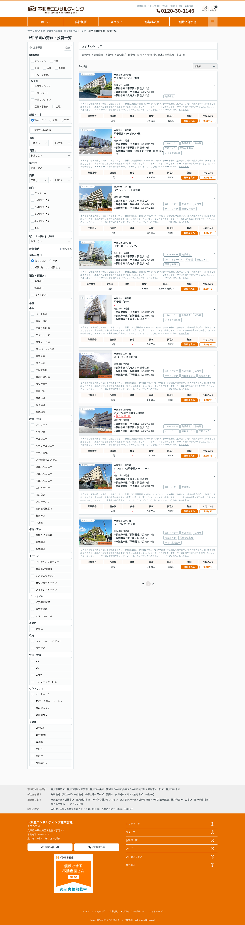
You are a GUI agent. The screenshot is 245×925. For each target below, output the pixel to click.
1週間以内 (55, 267)
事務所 (62, 68)
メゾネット (42, 424)
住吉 (69, 809)
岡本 (76, 809)
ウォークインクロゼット (49, 641)
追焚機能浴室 (43, 602)
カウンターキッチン (46, 582)
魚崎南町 (87, 54)
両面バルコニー (44, 480)
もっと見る (184, 110)
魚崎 (119, 809)
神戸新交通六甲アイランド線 (107, 799)
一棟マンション (42, 99)
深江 (112, 809)
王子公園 (85, 809)
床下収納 (40, 648)
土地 (36, 68)
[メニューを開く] (212, 21)
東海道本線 (122, 92)
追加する (208, 121)
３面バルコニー (44, 473)
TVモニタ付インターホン (49, 701)
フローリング (43, 501)
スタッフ (116, 22)
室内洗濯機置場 (44, 508)
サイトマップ (155, 911)
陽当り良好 (42, 321)
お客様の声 (151, 22)
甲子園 (131, 88)
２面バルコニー (44, 466)
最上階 (39, 741)
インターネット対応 (46, 681)
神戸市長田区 (139, 789)
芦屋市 (109, 789)
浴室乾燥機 (42, 609)
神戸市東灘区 (58, 789)
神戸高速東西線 (161, 799)
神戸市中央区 (97, 789)
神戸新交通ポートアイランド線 (67, 804)
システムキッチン (45, 575)
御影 (106, 809)
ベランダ (40, 431)
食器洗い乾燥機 (44, 568)
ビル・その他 (41, 75)
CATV (39, 674)
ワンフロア (42, 384)
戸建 (56, 61)
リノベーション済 (45, 349)
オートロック (43, 694)
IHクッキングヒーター (47, 561)
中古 (66, 120)
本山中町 (181, 54)
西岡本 (140, 54)
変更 (68, 47)
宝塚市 (151, 789)
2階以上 (40, 727)
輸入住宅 (40, 363)
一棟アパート (41, 93)
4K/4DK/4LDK (41, 221)
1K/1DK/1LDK (41, 200)
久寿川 (131, 95)
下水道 (39, 522)
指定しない (40, 120)
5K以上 (38, 228)
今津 (132, 482)
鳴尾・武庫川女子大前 (139, 151)
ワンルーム (40, 193)
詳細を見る (189, 121)
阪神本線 (120, 88)
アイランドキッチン (46, 589)
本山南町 (109, 54)
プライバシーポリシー (133, 911)
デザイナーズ (43, 335)
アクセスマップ (134, 856)
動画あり (39, 288)
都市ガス (40, 515)
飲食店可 (40, 405)
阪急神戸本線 (83, 799)
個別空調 (40, 494)
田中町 (131, 54)
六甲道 (54, 809)
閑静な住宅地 (43, 328)
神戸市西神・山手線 (182, 799)
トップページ (133, 824)
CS (37, 660)
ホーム (45, 22)
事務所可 (40, 398)
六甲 (62, 809)
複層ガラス (42, 715)
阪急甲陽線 (145, 799)
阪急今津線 (122, 204)
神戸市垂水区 (173, 789)
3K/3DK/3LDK (41, 214)
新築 (55, 120)
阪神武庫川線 (201, 799)
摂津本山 (96, 809)
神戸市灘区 (73, 789)
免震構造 (40, 542)
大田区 (160, 789)
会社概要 (81, 22)
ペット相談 (42, 314)
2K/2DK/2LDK (41, 207)
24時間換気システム (46, 459)
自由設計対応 (43, 377)
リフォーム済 (43, 342)
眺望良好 (40, 356)
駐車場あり (42, 762)
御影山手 (121, 54)
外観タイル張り (44, 535)
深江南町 (98, 54)
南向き (39, 748)
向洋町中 (151, 54)
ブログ (129, 848)
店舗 (48, 68)
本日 (55, 260)
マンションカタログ (94, 911)
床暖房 (39, 628)
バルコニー (42, 438)
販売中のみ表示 (42, 130)
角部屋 (39, 755)
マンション (40, 61)
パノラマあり (41, 295)
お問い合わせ (187, 22)
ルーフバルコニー (45, 445)
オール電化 (42, 452)
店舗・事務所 (41, 106)
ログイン (205, 10)
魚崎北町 (169, 54)
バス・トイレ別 (44, 616)
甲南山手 (128, 809)
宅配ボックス (43, 708)
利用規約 (113, 911)
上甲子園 (127, 75)
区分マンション (42, 86)
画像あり (39, 281)
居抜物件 (40, 412)
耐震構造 (40, 549)
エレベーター (43, 487)
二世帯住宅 (42, 370)
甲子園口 (134, 92)
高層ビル (40, 391)
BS (37, 667)
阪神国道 (134, 204)
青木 (160, 54)
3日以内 (38, 267)
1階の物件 (41, 734)
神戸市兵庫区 (122, 789)
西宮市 (119, 75)
